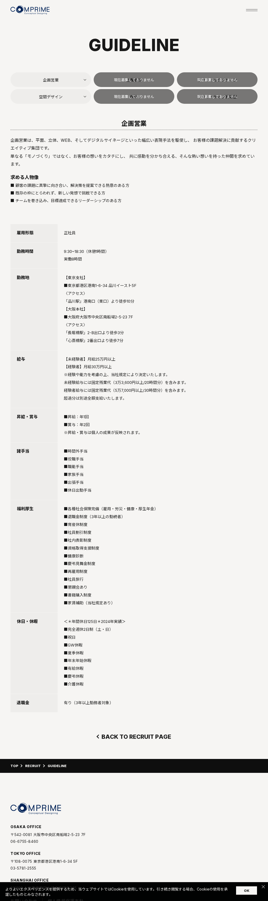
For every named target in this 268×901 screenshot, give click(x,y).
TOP (14, 766)
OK (246, 890)
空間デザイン (51, 96)
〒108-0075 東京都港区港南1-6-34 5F (44, 861)
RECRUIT (33, 766)
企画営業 (51, 80)
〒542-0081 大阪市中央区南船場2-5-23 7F (48, 835)
